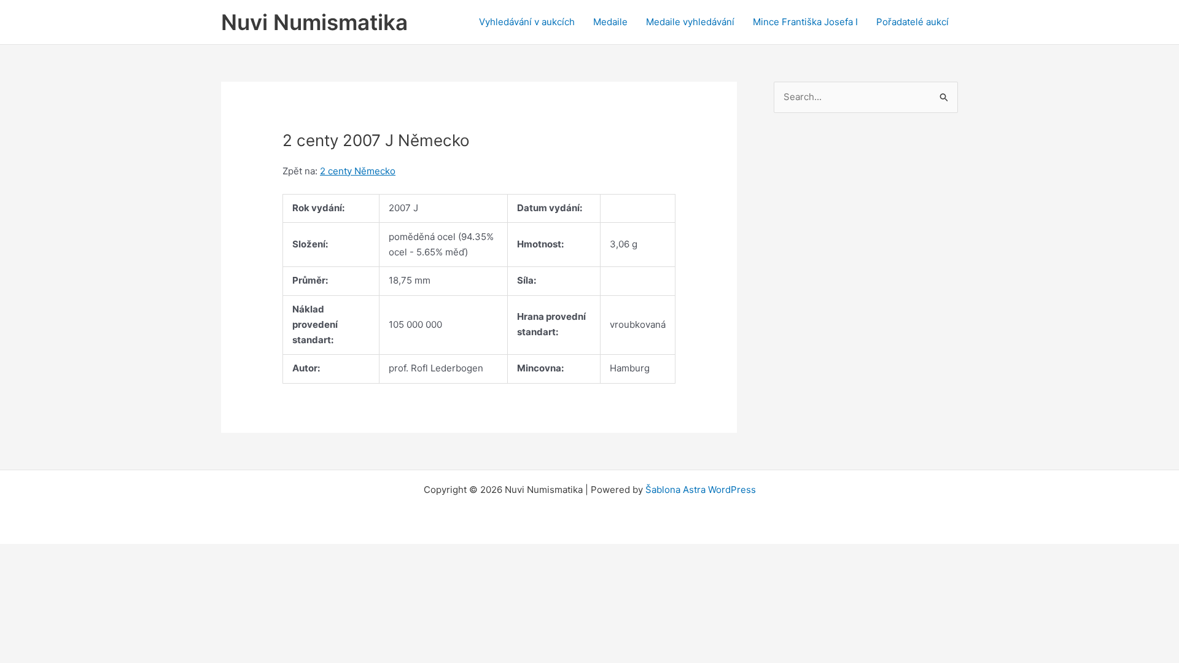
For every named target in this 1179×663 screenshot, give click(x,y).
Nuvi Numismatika (314, 22)
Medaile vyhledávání (690, 22)
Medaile (610, 22)
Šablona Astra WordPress (700, 489)
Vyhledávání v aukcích (527, 22)
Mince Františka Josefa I (805, 22)
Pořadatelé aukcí (912, 22)
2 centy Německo (357, 171)
